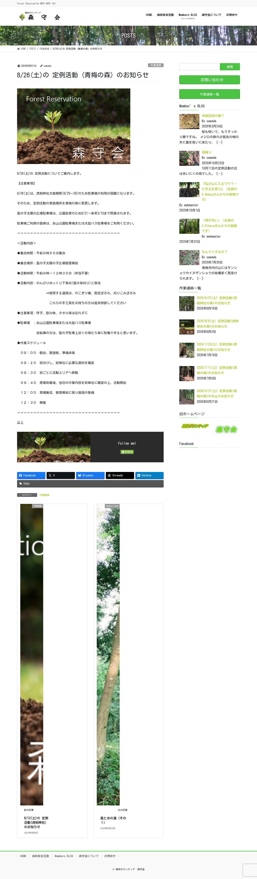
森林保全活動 (40, 856)
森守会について (89, 856)
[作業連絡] (31, 654)
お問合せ (110, 856)
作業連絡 (156, 65)
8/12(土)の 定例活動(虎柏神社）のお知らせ (36, 822)
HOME (23, 856)
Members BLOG (64, 856)
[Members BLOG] (108, 654)
